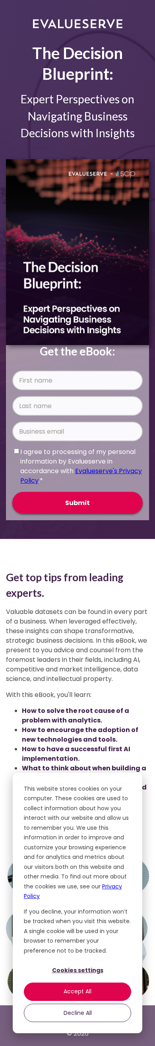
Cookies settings (77, 970)
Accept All (77, 991)
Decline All (78, 1013)
